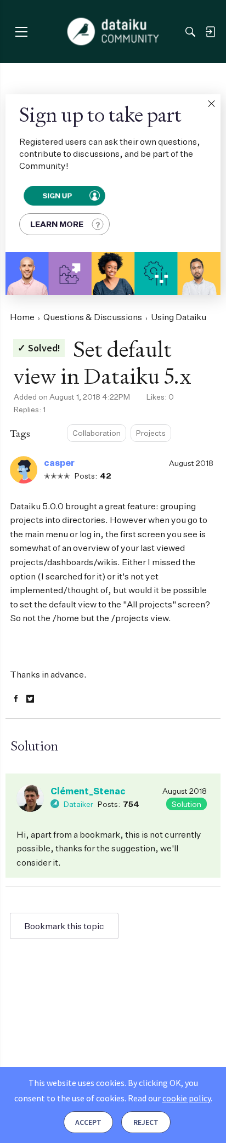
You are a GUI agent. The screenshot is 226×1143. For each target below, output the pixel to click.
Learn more (56, 224)
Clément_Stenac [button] (88, 791)
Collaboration (96, 432)
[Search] (190, 32)
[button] (211, 103)
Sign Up (57, 195)
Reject (146, 1122)
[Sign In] (210, 32)
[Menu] (21, 31)
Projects (151, 432)
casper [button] (59, 462)
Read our (169, 1098)
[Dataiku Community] (113, 32)
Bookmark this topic (64, 925)
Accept (88, 1122)
